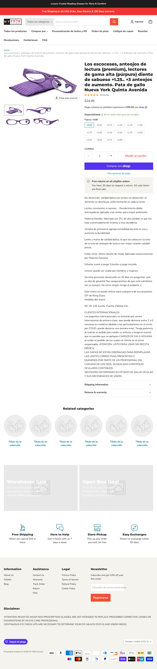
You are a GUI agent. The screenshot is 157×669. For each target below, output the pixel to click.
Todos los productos (15, 31)
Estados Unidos (137, 641)
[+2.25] (110, 136)
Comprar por (38, 31)
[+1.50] (140, 128)
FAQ (44, 40)
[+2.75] (130, 136)
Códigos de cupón (123, 31)
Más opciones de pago (118, 173)
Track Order (39, 584)
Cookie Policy (68, 588)
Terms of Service (70, 579)
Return (36, 588)
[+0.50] (100, 128)
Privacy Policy (69, 575)
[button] (137, 22)
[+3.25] (89, 143)
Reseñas (143, 31)
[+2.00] (100, 136)
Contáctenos (31, 40)
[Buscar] (114, 21)
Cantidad (89, 149)
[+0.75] (110, 128)
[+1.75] (89, 136)
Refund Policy (69, 584)
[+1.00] (120, 128)
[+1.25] (130, 128)
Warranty (38, 579)
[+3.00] (140, 136)
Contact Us (38, 575)
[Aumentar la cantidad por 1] (111, 156)
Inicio (7, 50)
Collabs (7, 579)
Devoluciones (11, 40)
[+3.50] (100, 143)
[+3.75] (110, 143)
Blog (6, 584)
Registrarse (100, 597)
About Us (8, 575)
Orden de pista (100, 31)
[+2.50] (120, 136)
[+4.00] (120, 143)
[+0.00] (89, 128)
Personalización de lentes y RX (69, 31)
